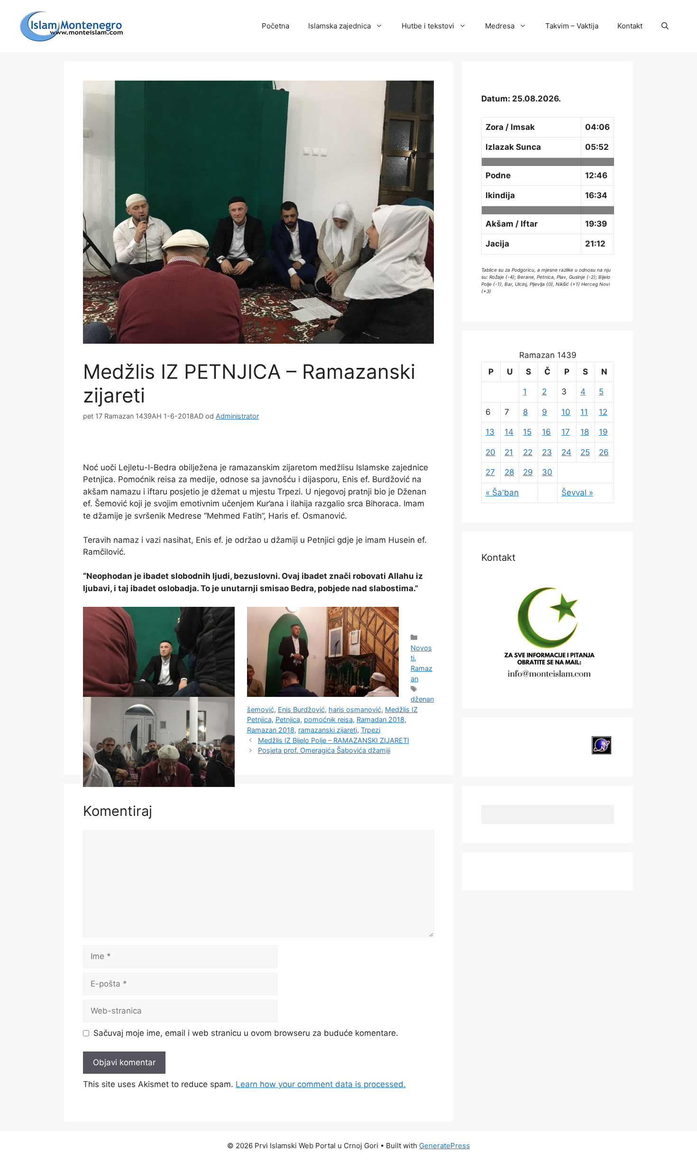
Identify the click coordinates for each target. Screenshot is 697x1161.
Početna (275, 25)
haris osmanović (355, 709)
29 (528, 472)
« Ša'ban (502, 492)
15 (527, 432)
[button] (665, 26)
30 (547, 472)
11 (584, 412)
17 (565, 432)
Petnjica (287, 719)
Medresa (499, 25)
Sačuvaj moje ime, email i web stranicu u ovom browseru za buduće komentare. (245, 1033)
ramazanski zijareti (327, 730)
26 (604, 452)
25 (585, 452)
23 (547, 452)
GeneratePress (444, 1145)
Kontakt (629, 25)
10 (565, 412)
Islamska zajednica (339, 25)
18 (584, 432)
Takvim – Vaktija (571, 25)
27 (490, 472)
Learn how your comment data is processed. (321, 1084)
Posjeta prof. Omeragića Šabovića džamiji (324, 750)
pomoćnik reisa (328, 719)
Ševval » (577, 492)
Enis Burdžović (301, 709)
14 (509, 432)
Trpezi (370, 730)
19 (603, 432)
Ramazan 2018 (270, 730)
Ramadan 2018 (380, 719)
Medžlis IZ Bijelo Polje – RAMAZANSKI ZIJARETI (333, 740)
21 (508, 452)
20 (490, 452)
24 (566, 452)
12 (603, 412)
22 (527, 452)
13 (490, 432)
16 (546, 432)
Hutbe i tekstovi (428, 25)
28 (509, 472)
